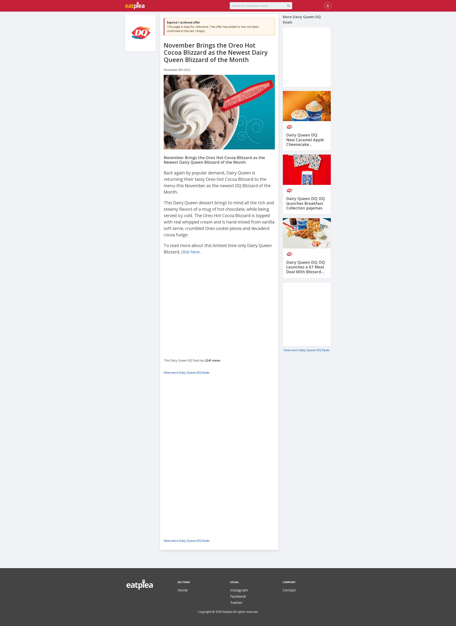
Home (183, 590)
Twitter (236, 602)
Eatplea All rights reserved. (240, 612)
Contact (289, 590)
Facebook (238, 596)
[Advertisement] (140, 108)
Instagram (239, 590)
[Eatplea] (125, 5)
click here (190, 252)
